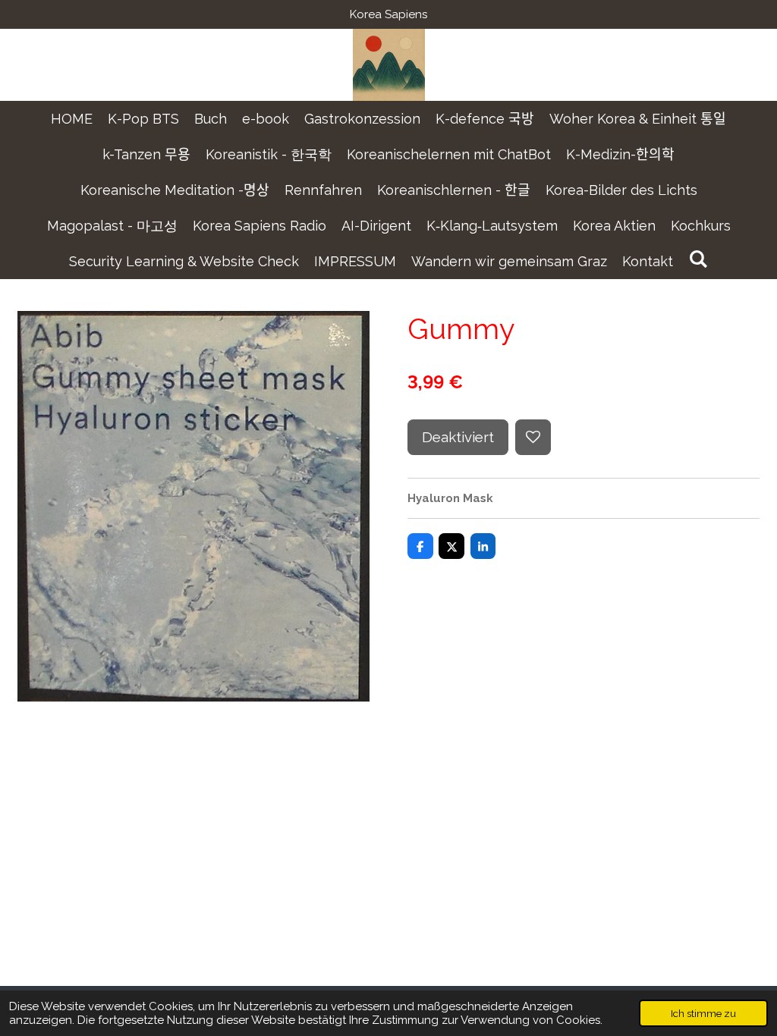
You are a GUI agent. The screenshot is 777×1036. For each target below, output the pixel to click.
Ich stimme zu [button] (703, 1013)
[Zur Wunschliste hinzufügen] (533, 437)
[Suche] (698, 259)
